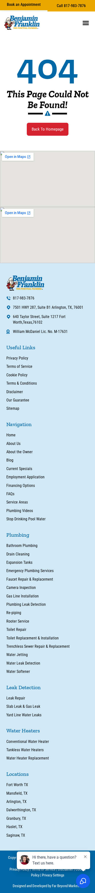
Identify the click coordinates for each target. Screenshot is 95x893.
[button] (86, 23)
